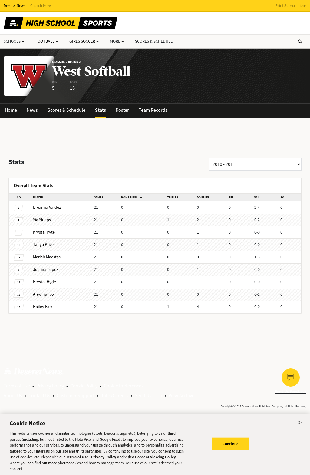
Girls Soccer (82, 41)
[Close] (300, 423)
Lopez (45, 269)
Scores (154, 41)
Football (44, 41)
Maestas (47, 257)
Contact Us (39, 395)
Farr (42, 307)
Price (43, 244)
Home (11, 110)
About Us (13, 395)
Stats (100, 110)
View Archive (181, 395)
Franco (43, 294)
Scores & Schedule (66, 110)
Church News (40, 5)
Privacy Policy (50, 386)
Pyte (44, 232)
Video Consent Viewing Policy (150, 457)
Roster (122, 110)
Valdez (47, 207)
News (32, 110)
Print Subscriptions (290, 5)
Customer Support (75, 395)
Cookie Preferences (123, 386)
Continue (231, 444)
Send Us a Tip (148, 395)
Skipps (42, 220)
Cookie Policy (83, 386)
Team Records (153, 110)
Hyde (44, 282)
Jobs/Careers (114, 395)
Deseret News (14, 5)
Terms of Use (17, 386)
